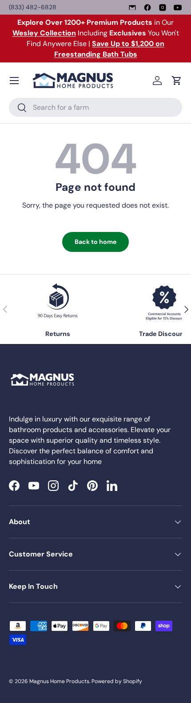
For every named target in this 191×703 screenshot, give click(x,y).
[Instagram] (162, 7)
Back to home (95, 242)
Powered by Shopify (117, 681)
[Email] (132, 7)
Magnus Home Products (59, 681)
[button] (177, 80)
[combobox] (95, 107)
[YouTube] (177, 7)
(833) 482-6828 (32, 7)
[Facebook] (147, 7)
